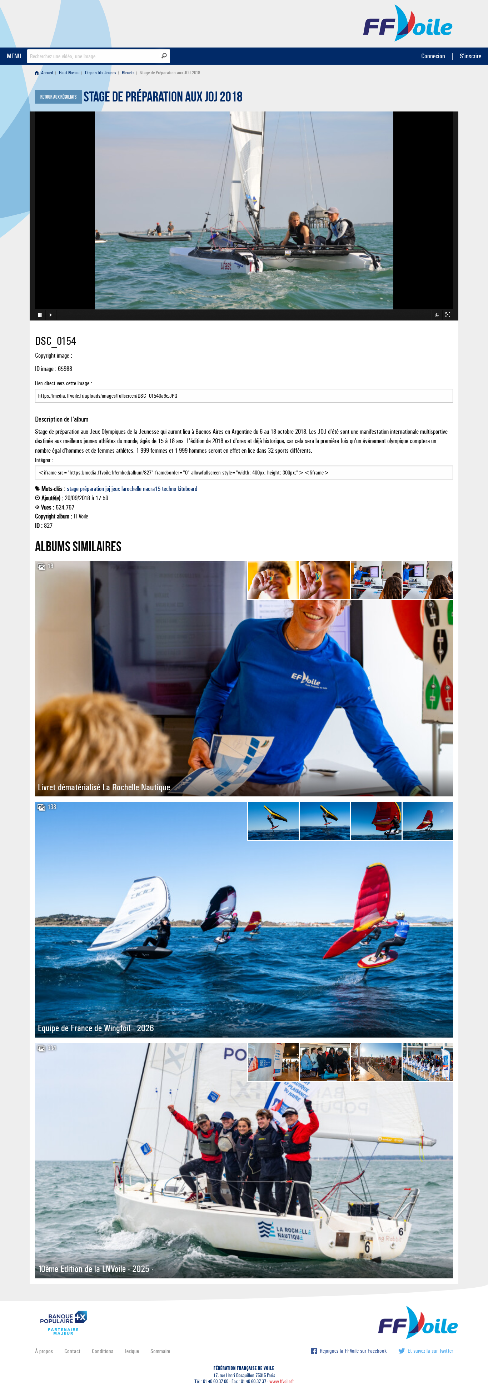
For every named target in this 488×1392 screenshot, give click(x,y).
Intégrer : (44, 460)
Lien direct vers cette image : (63, 383)
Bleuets (128, 73)
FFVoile (408, 22)
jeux (115, 488)
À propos (44, 1351)
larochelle (131, 488)
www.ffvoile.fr (281, 1381)
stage (73, 488)
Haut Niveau (69, 73)
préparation (92, 488)
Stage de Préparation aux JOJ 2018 (163, 98)
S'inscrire (470, 56)
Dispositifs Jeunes (100, 73)
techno (169, 488)
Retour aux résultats (58, 97)
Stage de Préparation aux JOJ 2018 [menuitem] (170, 73)
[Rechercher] (164, 55)
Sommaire (160, 1351)
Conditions (102, 1351)
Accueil (46, 73)
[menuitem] (45, 73)
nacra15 (151, 488)
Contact (72, 1351)
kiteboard (187, 488)
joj (107, 488)
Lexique (132, 1351)
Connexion (433, 56)
